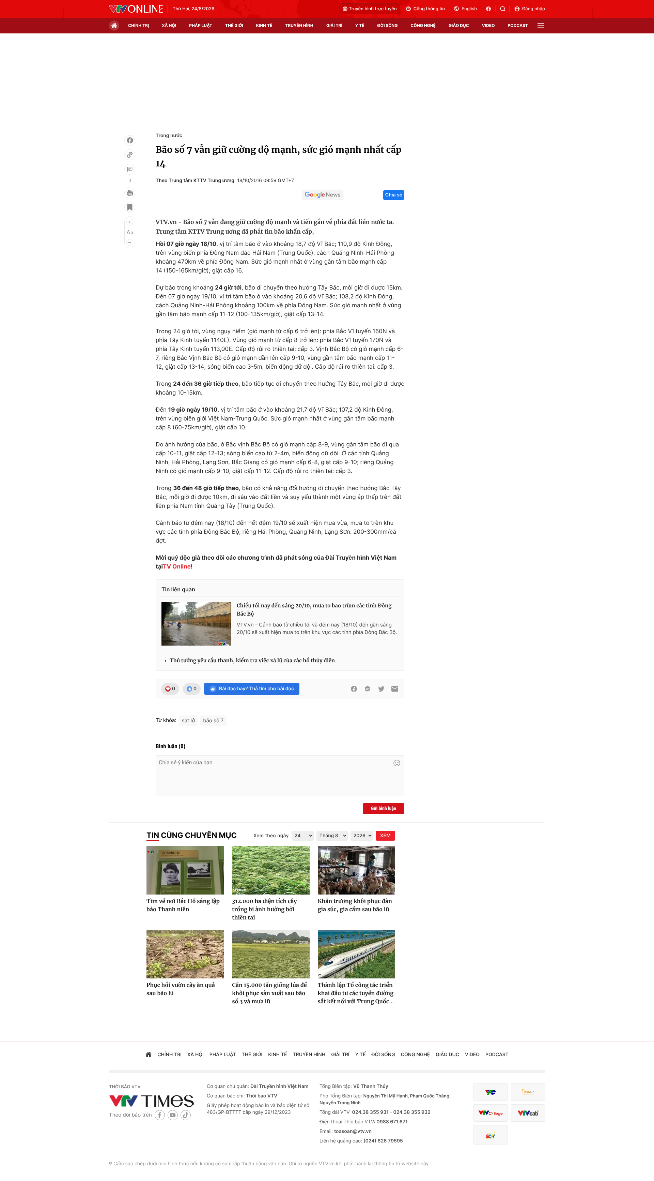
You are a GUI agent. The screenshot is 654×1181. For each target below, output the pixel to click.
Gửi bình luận (383, 808)
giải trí (334, 25)
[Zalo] (367, 689)
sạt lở (188, 720)
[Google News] (322, 195)
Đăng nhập (533, 9)
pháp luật (200, 25)
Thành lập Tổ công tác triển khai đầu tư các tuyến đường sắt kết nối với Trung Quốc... (356, 993)
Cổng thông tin (429, 9)
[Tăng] (129, 222)
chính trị (138, 25)
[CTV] (490, 1113)
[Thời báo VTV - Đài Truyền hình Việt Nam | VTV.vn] (136, 9)
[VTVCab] (528, 1113)
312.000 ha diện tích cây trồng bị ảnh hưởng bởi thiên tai (264, 909)
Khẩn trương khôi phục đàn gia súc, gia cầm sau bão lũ (355, 905)
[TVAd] (528, 1092)
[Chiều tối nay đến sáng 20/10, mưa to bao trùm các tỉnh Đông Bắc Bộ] (196, 624)
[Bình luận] (129, 169)
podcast (518, 25)
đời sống (387, 25)
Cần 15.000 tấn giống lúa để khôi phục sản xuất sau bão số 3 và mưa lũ (269, 993)
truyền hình (299, 25)
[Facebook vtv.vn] (490, 9)
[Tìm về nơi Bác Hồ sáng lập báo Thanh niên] (185, 870)
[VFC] (490, 1092)
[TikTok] (186, 1115)
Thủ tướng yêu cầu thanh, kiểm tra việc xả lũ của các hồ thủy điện (252, 661)
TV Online (177, 566)
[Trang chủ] (114, 25)
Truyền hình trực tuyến (373, 9)
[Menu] (541, 25)
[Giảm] (129, 242)
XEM (385, 836)
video (488, 25)
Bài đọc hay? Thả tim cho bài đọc (256, 689)
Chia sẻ (393, 195)
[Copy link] (129, 154)
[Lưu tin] (129, 207)
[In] (129, 193)
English (469, 9)
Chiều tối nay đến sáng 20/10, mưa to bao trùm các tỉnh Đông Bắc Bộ (314, 610)
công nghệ (423, 25)
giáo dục (459, 25)
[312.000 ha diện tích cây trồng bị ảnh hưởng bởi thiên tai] (270, 870)
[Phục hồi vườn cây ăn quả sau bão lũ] (185, 954)
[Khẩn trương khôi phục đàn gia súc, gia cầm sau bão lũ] (356, 870)
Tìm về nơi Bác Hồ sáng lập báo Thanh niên (183, 905)
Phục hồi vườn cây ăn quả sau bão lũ (180, 989)
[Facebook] (129, 140)
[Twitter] (381, 689)
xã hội (169, 25)
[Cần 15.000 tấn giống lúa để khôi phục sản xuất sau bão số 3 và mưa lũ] (270, 954)
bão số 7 (213, 720)
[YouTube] (173, 1115)
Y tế (359, 25)
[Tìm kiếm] (505, 9)
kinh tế (264, 25)
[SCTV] (490, 1135)
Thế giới (234, 25)
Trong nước (169, 135)
